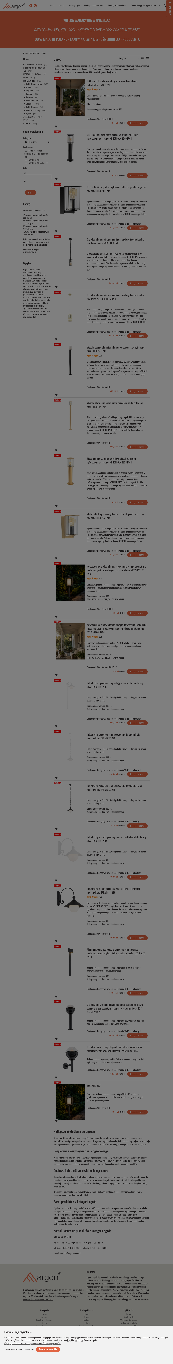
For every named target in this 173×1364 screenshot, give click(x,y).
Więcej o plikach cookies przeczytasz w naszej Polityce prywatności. (32, 1343)
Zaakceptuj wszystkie (48, 1349)
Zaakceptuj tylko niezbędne (13, 1349)
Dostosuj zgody (29, 1349)
